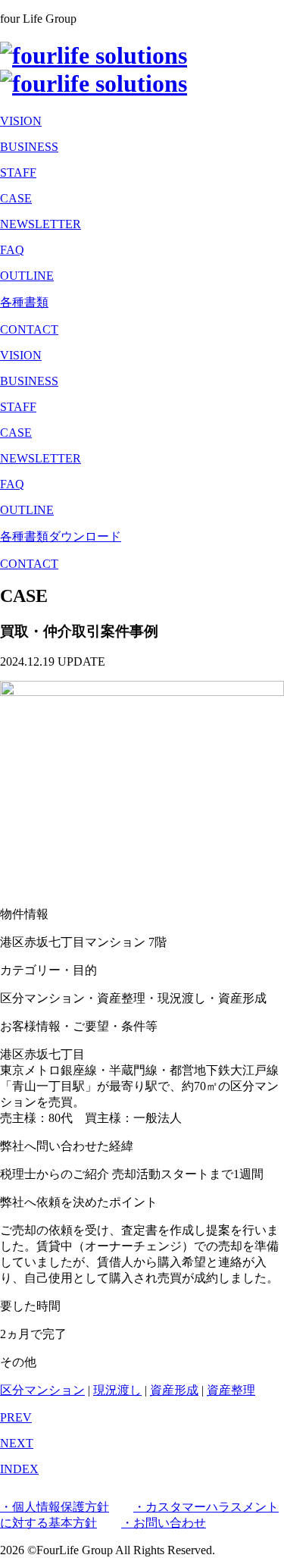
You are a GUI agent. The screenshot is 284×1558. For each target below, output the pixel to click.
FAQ (12, 249)
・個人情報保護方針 (54, 1506)
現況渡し (117, 1390)
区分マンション (42, 1390)
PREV (16, 1417)
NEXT (16, 1443)
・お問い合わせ (163, 1522)
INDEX (19, 1468)
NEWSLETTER (40, 224)
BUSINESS (29, 146)
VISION (21, 120)
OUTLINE (27, 275)
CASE (16, 198)
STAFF (18, 172)
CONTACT (29, 563)
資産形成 (174, 1390)
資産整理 (231, 1390)
